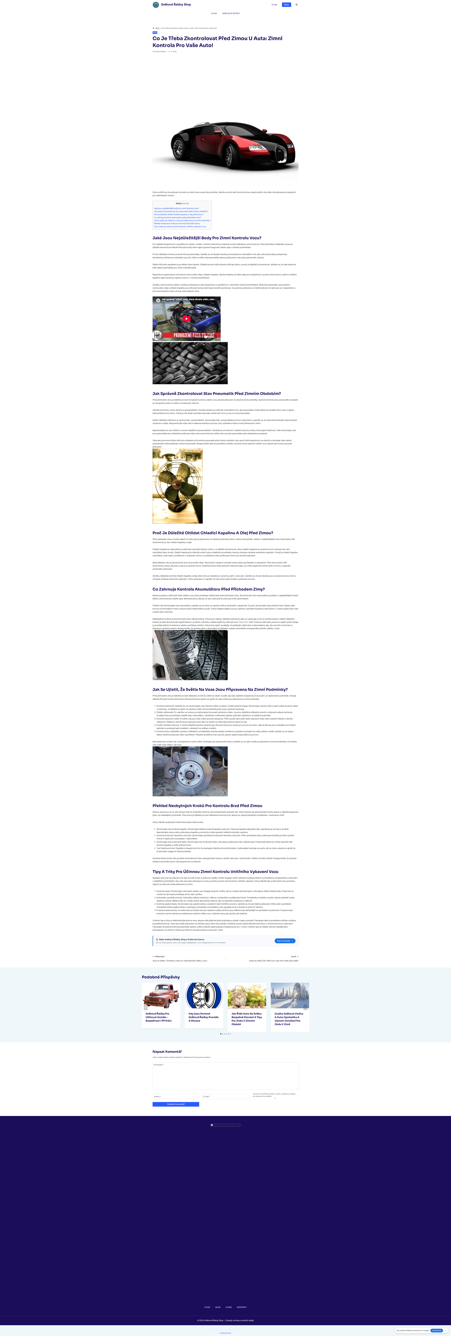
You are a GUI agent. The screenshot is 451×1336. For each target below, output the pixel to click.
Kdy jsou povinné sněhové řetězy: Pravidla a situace (204, 1017)
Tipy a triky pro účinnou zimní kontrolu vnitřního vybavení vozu (180, 226)
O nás (274, 4)
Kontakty (242, 1307)
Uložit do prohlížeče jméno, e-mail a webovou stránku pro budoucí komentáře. (274, 1095)
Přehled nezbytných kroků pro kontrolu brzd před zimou (177, 223)
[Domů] (153, 28)
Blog (286, 4)
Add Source (436, 1330)
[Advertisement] (225, 71)
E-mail (206, 1096)
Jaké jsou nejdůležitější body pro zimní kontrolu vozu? (176, 208)
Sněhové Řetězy (231, 13)
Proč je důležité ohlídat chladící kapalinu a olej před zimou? (178, 214)
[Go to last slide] (146, 1007)
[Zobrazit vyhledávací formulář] (296, 5)
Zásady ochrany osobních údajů (240, 1320)
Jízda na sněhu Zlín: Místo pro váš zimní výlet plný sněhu (273, 959)
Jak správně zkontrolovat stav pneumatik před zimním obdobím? (181, 211)
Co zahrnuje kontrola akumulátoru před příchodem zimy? (177, 217)
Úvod (214, 13)
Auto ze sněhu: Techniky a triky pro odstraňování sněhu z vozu (180, 959)
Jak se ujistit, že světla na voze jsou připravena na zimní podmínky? (182, 220)
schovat (185, 203)
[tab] (220, 1033)
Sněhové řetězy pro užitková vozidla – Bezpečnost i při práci (158, 1017)
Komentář (159, 1065)
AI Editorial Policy (225, 1333)
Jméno (157, 1096)
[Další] (305, 1007)
